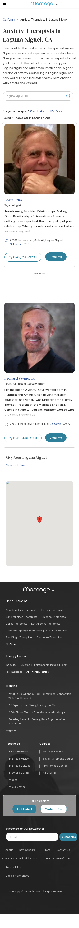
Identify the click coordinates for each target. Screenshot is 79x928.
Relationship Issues (46, 665)
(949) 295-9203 (25, 257)
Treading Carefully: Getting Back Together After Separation (37, 721)
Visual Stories (17, 787)
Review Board (27, 850)
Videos (13, 779)
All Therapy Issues (37, 671)
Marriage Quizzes (19, 765)
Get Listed (24, 809)
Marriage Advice (19, 758)
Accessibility (13, 867)
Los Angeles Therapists (45, 623)
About (9, 850)
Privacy (9, 858)
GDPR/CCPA (63, 858)
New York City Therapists (21, 610)
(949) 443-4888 (25, 438)
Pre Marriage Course (55, 765)
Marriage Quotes (19, 772)
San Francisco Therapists (21, 617)
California (16, 244)
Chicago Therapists (53, 617)
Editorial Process (29, 858)
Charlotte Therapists (50, 637)
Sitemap (14, 891)
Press (47, 850)
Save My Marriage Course (58, 758)
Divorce (25, 665)
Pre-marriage (14, 671)
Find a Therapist (16, 601)
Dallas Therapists (16, 623)
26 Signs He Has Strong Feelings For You (33, 705)
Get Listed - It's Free (46, 111)
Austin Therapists (57, 630)
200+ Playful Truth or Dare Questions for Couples (38, 712)
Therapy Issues (16, 656)
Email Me (56, 257)
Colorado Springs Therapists (24, 630)
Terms (47, 858)
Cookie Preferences (17, 875)
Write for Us (53, 809)
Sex (64, 665)
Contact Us (63, 850)
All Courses (50, 772)
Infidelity (11, 665)
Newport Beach (16, 465)
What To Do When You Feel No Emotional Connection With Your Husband (39, 696)
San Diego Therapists (19, 637)
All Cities (11, 644)
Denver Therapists (52, 610)
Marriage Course (53, 751)
